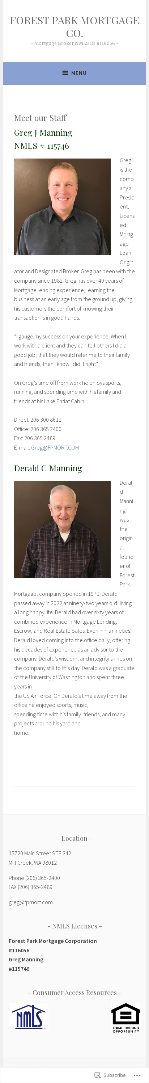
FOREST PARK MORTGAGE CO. (74, 26)
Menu (79, 72)
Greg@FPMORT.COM (55, 447)
